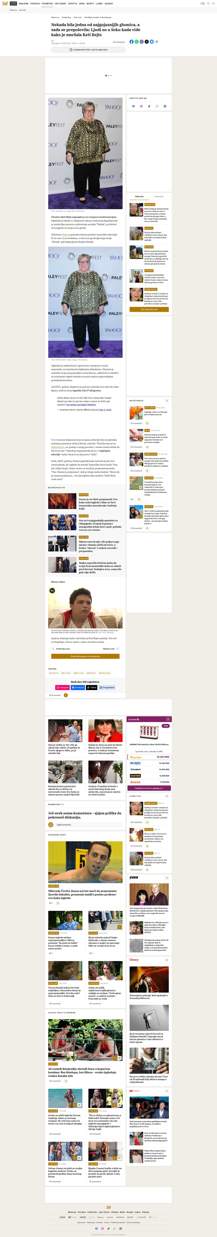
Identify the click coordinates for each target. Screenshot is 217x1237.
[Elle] (91, 1217)
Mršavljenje (104, 673)
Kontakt (100, 1222)
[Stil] (5, 3)
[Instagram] (141, 106)
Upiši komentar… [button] (64, 824)
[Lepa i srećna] (110, 1217)
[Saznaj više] (167, 878)
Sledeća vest (109, 649)
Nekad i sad (79, 673)
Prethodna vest (63, 649)
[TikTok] (149, 106)
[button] (119, 42)
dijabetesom (57, 447)
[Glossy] (100, 1217)
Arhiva (106, 1222)
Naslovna (55, 17)
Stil (52, 41)
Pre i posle (66, 673)
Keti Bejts (53, 673)
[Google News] (165, 106)
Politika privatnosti (118, 1222)
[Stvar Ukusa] (153, 1217)
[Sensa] (130, 1217)
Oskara (66, 234)
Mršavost (91, 673)
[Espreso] (83, 1217)
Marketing (91, 1222)
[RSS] (157, 106)
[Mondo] (72, 1217)
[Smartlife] (120, 1217)
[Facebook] (133, 106)
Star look (78, 17)
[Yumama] (141, 1217)
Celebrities (66, 17)
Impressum (81, 1222)
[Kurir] (62, 1217)
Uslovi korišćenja (133, 1222)
